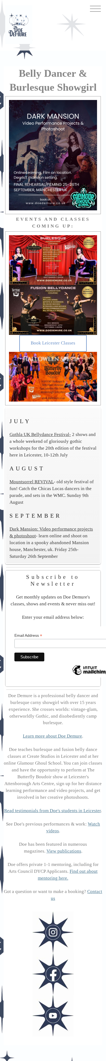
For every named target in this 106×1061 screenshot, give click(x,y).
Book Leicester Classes (53, 343)
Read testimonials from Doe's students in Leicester (52, 810)
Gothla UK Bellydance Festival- (40, 434)
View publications (63, 851)
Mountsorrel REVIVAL (32, 481)
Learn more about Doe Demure (52, 736)
